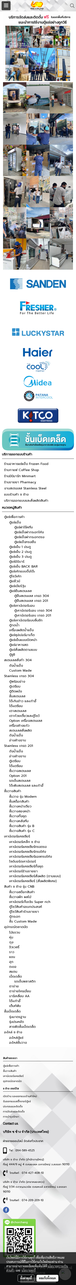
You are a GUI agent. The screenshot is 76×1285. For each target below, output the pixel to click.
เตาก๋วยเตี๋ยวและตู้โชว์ (24, 715)
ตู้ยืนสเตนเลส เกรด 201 (31, 600)
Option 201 (18, 775)
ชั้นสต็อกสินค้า (19, 801)
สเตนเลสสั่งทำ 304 (18, 660)
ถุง (11, 942)
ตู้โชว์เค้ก (15, 576)
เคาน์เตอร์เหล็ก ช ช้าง (24, 841)
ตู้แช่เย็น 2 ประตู (20, 551)
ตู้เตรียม (14, 686)
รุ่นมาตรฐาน (17, 1016)
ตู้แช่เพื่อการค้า (14, 516)
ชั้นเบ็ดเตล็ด (12, 1011)
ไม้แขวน (14, 932)
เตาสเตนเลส (17, 710)
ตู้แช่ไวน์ (14, 581)
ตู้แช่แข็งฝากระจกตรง (29, 537)
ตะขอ (12, 966)
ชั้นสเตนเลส (17, 696)
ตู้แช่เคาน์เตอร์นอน (22, 605)
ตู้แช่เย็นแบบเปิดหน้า (23, 640)
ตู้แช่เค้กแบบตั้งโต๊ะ (22, 571)
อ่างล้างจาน (17, 740)
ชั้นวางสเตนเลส (20, 770)
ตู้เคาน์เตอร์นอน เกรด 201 (32, 615)
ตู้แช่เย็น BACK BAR (23, 566)
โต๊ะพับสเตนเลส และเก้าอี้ (26, 785)
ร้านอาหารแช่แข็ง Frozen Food (26, 463)
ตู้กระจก (14, 916)
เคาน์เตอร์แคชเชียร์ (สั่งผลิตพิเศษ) (33, 881)
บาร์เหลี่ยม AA (19, 996)
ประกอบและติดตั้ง (13, 1106)
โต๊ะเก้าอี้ (14, 1001)
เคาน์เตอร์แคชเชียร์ (17, 836)
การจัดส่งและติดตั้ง (14, 1111)
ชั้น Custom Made (23, 921)
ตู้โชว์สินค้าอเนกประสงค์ (25, 906)
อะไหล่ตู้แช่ (16, 1037)
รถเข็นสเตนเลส (19, 780)
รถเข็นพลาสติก (25, 981)
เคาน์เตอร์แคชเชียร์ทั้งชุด (26, 866)
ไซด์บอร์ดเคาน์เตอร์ (22, 861)
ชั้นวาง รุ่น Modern (23, 796)
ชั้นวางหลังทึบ (19, 821)
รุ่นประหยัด (16, 1021)
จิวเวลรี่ (14, 947)
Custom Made (20, 670)
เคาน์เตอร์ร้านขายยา (23, 871)
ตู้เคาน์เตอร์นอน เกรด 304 (33, 610)
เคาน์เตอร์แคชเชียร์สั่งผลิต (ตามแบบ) (35, 876)
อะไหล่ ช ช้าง (13, 1032)
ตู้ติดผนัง (15, 691)
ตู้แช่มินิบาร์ (16, 561)
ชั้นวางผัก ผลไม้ (20, 897)
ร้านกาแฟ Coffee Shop (21, 470)
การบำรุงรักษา (11, 1117)
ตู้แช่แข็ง (15, 522)
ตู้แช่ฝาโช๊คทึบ (23, 527)
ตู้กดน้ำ (14, 625)
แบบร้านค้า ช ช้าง (16, 494)
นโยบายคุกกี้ (28, 1270)
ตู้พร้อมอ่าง (17, 681)
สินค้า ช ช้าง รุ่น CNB (19, 886)
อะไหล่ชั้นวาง (18, 1042)
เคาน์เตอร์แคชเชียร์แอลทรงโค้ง (30, 856)
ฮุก (11, 961)
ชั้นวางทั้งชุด (18, 816)
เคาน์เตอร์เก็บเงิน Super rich (29, 901)
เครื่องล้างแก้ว (19, 725)
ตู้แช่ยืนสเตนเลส (20, 591)
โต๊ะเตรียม (16, 706)
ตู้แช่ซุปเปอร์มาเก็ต (22, 635)
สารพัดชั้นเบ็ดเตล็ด (22, 1026)
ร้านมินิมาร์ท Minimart (20, 476)
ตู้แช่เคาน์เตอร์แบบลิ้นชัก (26, 620)
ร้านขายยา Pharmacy (20, 482)
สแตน (13, 971)
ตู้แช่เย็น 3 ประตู (20, 556)
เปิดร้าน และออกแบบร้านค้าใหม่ (20, 1096)
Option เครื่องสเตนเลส (25, 720)
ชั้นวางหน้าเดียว (20, 806)
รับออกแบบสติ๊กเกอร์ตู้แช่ (17, 1101)
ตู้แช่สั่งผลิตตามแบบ (23, 649)
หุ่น (11, 937)
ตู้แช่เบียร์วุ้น (17, 586)
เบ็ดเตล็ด (15, 976)
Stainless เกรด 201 (18, 745)
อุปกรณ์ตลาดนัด (16, 927)
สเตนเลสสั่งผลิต (20, 730)
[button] (71, 5)
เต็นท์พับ (15, 1005)
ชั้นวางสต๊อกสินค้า (22, 892)
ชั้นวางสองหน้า (19, 811)
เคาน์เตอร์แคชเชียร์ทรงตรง (28, 846)
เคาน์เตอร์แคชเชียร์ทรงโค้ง (27, 851)
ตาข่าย (14, 986)
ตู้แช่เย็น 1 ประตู (20, 546)
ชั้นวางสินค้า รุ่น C (22, 830)
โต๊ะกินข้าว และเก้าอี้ (22, 701)
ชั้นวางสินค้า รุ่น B (21, 826)
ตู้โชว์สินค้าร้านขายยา (24, 911)
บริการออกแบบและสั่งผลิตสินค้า (26, 500)
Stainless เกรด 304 (19, 676)
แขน (12, 957)
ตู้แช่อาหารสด (18, 644)
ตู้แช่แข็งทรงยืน (25, 542)
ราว (11, 952)
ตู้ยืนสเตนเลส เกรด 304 (31, 595)
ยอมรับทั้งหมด (47, 1278)
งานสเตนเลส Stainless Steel (25, 488)
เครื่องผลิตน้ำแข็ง (21, 630)
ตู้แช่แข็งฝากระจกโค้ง (29, 532)
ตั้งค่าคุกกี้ (26, 1278)
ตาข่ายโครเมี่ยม (20, 991)
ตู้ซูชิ (12, 654)
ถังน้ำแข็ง (16, 665)
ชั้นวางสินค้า (12, 791)
